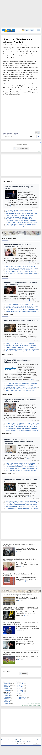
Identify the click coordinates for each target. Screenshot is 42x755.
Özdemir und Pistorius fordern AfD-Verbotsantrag (19, 215)
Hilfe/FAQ (22, 741)
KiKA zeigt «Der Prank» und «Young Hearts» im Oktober (21, 383)
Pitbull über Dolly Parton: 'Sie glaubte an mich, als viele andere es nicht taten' (20, 623)
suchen (24, 673)
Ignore (34, 705)
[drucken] (38, 133)
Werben (17, 741)
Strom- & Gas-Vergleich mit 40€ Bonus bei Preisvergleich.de (22, 309)
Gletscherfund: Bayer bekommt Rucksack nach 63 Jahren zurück (23, 426)
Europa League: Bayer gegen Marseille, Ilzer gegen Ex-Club (22, 423)
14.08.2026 (20, 687)
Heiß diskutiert (21, 699)
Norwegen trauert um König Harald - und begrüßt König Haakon (24, 213)
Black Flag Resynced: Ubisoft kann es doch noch (21, 321)
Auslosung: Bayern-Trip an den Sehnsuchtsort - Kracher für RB (23, 430)
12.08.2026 (20, 690)
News (12, 741)
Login (27, 30)
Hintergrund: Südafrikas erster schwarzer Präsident (18, 40)
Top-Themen (7, 181)
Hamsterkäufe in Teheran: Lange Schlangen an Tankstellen (19, 545)
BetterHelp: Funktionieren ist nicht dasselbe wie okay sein (17, 245)
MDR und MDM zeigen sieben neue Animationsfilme (17, 361)
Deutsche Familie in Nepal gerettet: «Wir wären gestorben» (22, 212)
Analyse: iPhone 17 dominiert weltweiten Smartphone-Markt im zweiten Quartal (17, 638)
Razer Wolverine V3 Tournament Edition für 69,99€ (20, 308)
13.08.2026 (20, 688)
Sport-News (7, 394)
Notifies (38, 705)
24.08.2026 (7, 690)
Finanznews (7, 434)
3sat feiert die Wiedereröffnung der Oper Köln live (19, 385)
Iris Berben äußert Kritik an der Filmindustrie (18, 270)
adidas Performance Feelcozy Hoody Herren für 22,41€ (21, 266)
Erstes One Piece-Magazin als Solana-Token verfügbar (21, 470)
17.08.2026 (7, 703)
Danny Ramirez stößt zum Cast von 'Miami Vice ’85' (20, 390)
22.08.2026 (7, 695)
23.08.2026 (7, 694)
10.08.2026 (20, 693)
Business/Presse (9, 473)
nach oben (36, 744)
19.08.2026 (7, 700)
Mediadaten (21, 740)
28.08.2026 (7, 683)
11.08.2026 (20, 691)
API (27, 741)
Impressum (28, 740)
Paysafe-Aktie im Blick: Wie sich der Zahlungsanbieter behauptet (23, 463)
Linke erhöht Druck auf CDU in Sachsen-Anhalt (19, 210)
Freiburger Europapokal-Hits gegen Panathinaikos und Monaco (23, 425)
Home (34, 740)
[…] (11, 205)
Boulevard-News (9, 239)
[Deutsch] (23, 30)
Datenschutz (10, 740)
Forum (38, 740)
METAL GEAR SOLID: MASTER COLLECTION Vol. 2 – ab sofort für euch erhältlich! (21, 609)
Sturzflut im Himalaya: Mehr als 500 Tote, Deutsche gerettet (22, 219)
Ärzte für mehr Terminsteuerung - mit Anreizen (19, 188)
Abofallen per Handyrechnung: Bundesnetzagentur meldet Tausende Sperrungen (18, 441)
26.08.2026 (7, 687)
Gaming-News (7, 315)
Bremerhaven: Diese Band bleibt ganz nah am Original (20, 480)
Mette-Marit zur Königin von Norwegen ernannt (19, 217)
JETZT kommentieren (22, 148)
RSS (30, 741)
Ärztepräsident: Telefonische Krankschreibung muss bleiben (19, 575)
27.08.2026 (7, 685)
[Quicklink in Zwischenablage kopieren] (36, 133)
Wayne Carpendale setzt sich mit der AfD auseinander (21, 271)
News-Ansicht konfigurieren (33, 703)
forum (39, 151)
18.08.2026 (7, 702)
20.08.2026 (7, 699)
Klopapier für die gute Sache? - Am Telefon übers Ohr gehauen (20, 283)
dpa (26, 45)
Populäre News (21, 697)
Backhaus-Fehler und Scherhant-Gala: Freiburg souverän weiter (23, 428)
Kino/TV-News (7, 354)
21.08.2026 (7, 697)
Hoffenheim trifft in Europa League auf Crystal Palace (21, 226)
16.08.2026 (20, 683)
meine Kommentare (27, 705)
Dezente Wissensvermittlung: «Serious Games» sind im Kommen (24, 311)
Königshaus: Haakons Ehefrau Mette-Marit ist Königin (21, 224)
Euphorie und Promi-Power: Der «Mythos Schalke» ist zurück (20, 401)
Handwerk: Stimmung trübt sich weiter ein (17, 595)
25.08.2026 (7, 688)
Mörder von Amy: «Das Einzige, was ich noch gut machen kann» (24, 222)
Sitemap (3, 740)
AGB (15, 740)
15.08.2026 (20, 685)
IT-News (5, 277)
